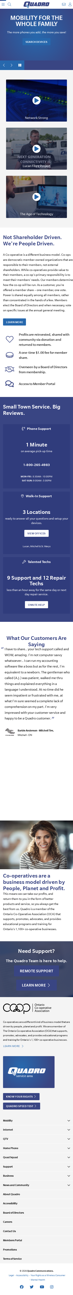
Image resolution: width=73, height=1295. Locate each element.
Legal (11, 1275)
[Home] (36, 4)
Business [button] (8, 1175)
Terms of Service (12, 1258)
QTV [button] (5, 1138)
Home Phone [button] (10, 1148)
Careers (7, 1221)
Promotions (10, 1249)
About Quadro (11, 1194)
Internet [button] (8, 1129)
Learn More (14, 322)
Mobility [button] (8, 1120)
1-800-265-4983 (36, 465)
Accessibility (10, 1203)
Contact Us (9, 1231)
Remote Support (36, 971)
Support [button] (8, 1166)
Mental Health (38, 1280)
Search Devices (36, 41)
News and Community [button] (16, 1185)
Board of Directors (13, 1212)
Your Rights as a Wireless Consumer (48, 1275)
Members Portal (12, 1240)
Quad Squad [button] (10, 1157)
